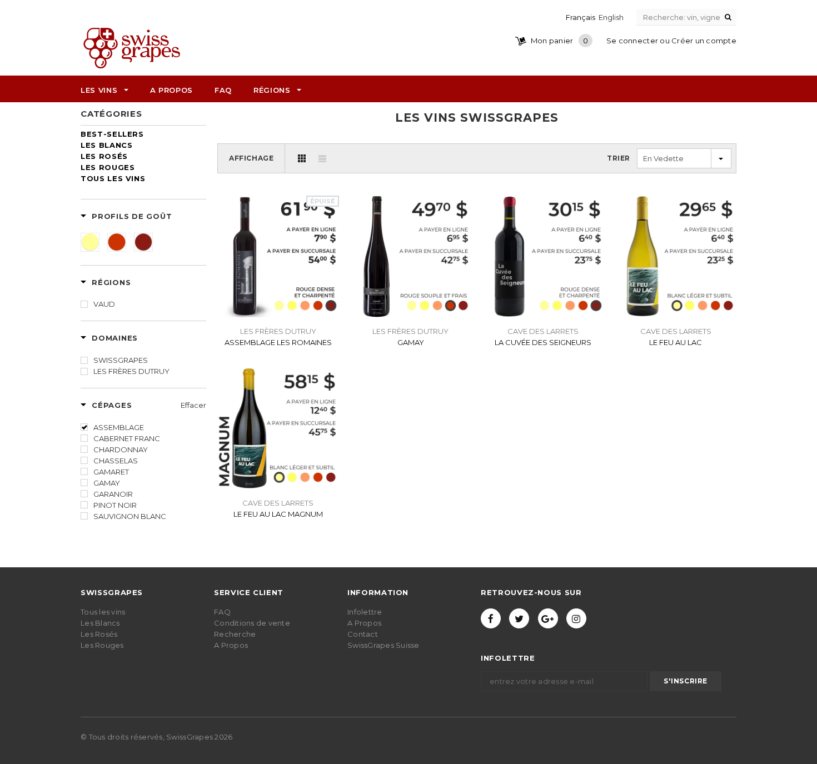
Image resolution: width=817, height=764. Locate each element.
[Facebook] (491, 618)
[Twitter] (519, 618)
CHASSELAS (115, 460)
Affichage (251, 158)
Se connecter (632, 40)
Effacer (193, 405)
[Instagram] (576, 618)
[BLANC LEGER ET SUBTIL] (90, 242)
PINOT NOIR (115, 505)
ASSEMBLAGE (118, 427)
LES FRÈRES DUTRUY (131, 371)
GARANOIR (113, 494)
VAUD (104, 303)
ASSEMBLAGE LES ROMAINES (278, 342)
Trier (618, 158)
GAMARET (111, 471)
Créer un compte (703, 40)
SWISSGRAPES (120, 360)
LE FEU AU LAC (675, 342)
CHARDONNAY (120, 449)
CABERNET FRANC (126, 438)
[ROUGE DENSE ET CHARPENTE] (143, 242)
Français (580, 17)
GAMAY (106, 482)
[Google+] (548, 618)
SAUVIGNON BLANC (129, 516)
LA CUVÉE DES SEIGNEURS (543, 342)
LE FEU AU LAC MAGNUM (278, 514)
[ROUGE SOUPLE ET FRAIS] (116, 242)
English (611, 17)
